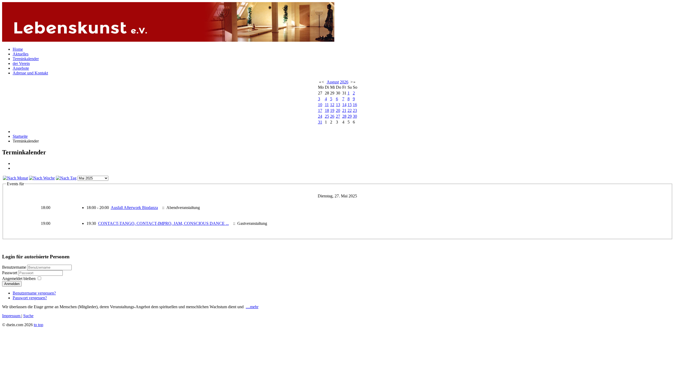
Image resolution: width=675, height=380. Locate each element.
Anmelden (12, 284)
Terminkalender (26, 58)
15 (350, 104)
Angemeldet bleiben (19, 278)
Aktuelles (20, 54)
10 (320, 104)
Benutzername (14, 267)
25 (327, 116)
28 (344, 116)
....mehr (252, 307)
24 (320, 116)
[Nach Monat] (15, 178)
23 (355, 110)
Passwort (10, 272)
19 (332, 110)
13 (338, 104)
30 (355, 116)
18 (327, 110)
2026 (344, 82)
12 (332, 104)
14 (344, 104)
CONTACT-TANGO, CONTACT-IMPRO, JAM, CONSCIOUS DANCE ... (163, 223)
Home (18, 49)
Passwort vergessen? (30, 298)
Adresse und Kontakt (30, 73)
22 (350, 110)
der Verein (21, 63)
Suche (28, 316)
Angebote (21, 68)
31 (320, 122)
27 (338, 116)
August (333, 82)
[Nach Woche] (42, 178)
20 (338, 110)
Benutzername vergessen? (34, 293)
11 (327, 104)
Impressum (11, 316)
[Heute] (66, 178)
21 (344, 110)
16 (355, 104)
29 (350, 116)
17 (320, 110)
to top (38, 324)
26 (332, 116)
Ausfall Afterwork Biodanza (134, 207)
